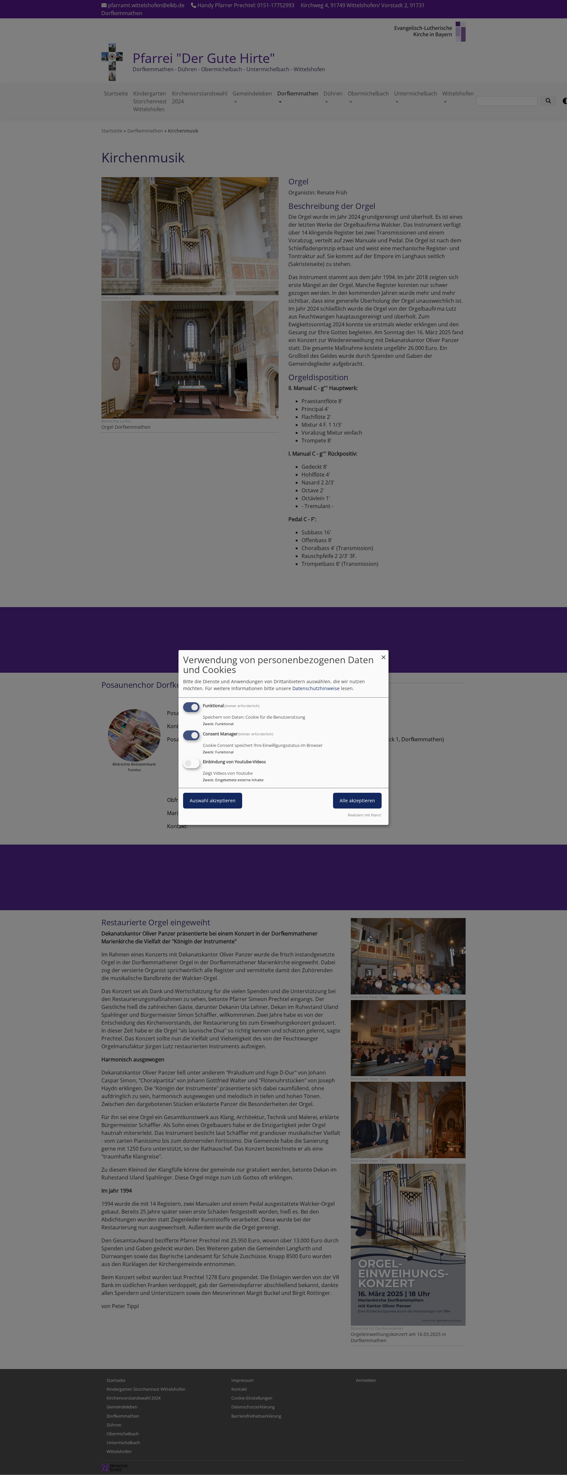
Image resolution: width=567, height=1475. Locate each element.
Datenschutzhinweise (316, 688)
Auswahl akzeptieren (213, 801)
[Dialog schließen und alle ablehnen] (383, 654)
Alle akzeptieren (357, 801)
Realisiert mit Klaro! (364, 814)
